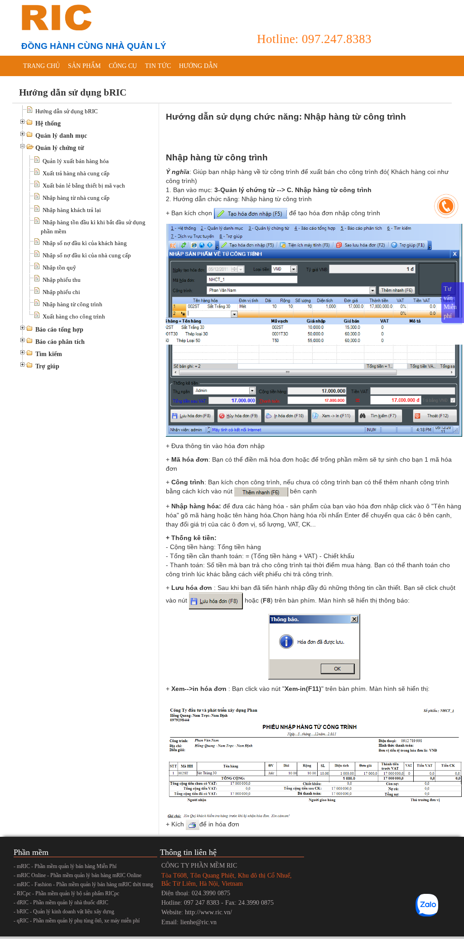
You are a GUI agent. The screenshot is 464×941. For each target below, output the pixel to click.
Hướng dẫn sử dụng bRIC (66, 111)
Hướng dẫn (198, 66)
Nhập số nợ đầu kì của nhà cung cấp (87, 255)
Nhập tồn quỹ (59, 267)
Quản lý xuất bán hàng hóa (76, 161)
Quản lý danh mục (61, 135)
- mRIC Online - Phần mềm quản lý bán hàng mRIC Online (77, 875)
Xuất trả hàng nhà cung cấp (76, 173)
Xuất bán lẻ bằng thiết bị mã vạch (84, 185)
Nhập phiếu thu (62, 279)
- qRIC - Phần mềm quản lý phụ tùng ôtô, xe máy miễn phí (77, 920)
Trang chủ (41, 66)
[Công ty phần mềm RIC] (55, 17)
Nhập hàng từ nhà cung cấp (76, 197)
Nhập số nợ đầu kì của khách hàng (85, 243)
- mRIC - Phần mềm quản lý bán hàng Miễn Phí (65, 866)
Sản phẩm (84, 66)
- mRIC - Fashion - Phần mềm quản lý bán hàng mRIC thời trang (83, 884)
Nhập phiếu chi (61, 292)
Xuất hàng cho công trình (74, 316)
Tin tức (158, 66)
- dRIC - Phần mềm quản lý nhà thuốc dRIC (61, 902)
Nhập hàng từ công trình (72, 304)
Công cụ (123, 66)
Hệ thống (48, 123)
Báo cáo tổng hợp (59, 329)
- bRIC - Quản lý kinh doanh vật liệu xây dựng (64, 911)
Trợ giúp (47, 366)
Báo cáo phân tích (60, 341)
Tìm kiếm (48, 354)
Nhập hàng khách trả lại (72, 210)
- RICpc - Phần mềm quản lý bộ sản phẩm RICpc (66, 893)
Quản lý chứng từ (59, 148)
